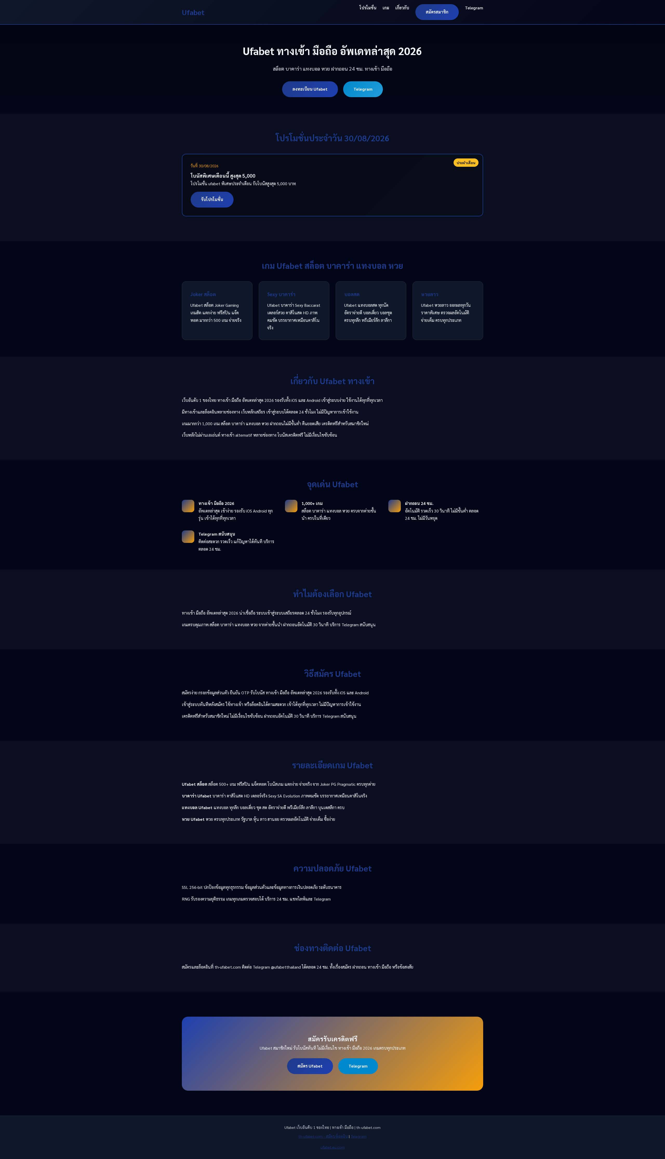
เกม (386, 7)
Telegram (474, 7)
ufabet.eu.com (333, 1147)
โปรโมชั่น (368, 7)
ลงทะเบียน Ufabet (310, 89)
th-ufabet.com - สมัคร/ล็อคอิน (323, 1136)
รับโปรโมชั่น (212, 199)
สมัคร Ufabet (310, 1066)
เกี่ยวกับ (402, 7)
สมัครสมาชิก (437, 12)
